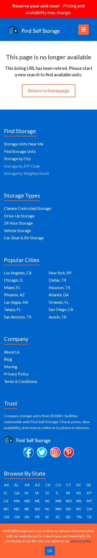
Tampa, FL (12, 309)
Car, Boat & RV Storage (24, 237)
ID (47, 493)
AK (6, 485)
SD (68, 517)
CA (47, 485)
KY (89, 493)
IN (68, 493)
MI (47, 501)
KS (78, 493)
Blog (8, 359)
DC (78, 485)
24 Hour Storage (18, 223)
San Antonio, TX (18, 317)
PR (37, 517)
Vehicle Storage (17, 230)
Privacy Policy (16, 374)
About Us (12, 352)
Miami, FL (12, 287)
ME (37, 501)
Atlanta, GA (59, 294)
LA (6, 501)
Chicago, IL (13, 280)
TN (78, 517)
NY (78, 509)
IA (37, 493)
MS (78, 501)
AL (16, 485)
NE (27, 509)
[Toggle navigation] (83, 29)
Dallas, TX (57, 280)
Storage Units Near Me (23, 144)
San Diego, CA (61, 309)
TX (89, 517)
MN (58, 501)
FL (6, 493)
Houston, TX (59, 287)
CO (58, 485)
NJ (47, 509)
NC (6, 509)
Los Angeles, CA (18, 272)
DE (89, 485)
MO (69, 501)
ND (16, 509)
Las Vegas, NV (16, 302)
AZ (37, 485)
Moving (10, 366)
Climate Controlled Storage (27, 208)
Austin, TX (57, 317)
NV (68, 509)
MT (89, 501)
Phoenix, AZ (14, 294)
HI (26, 493)
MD (27, 501)
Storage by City (17, 158)
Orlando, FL (59, 302)
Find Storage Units (20, 151)
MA (17, 501)
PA (27, 517)
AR (27, 485)
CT (68, 485)
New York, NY (60, 272)
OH (89, 509)
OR (17, 517)
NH (37, 509)
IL (57, 493)
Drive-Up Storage (19, 216)
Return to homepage (49, 90)
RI (47, 517)
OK (7, 517)
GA (17, 493)
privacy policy (81, 541)
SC (58, 517)
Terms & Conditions (20, 381)
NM (58, 509)
